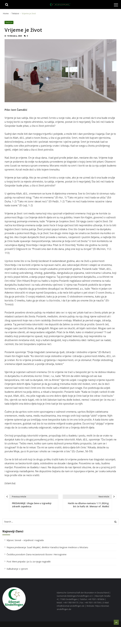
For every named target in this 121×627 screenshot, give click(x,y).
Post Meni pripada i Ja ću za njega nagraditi (29, 561)
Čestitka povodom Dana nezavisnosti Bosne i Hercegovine (36, 554)
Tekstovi (9, 22)
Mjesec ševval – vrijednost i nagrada (25, 540)
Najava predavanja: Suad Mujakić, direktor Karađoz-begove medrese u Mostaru (47, 547)
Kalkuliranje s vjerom (17, 568)
